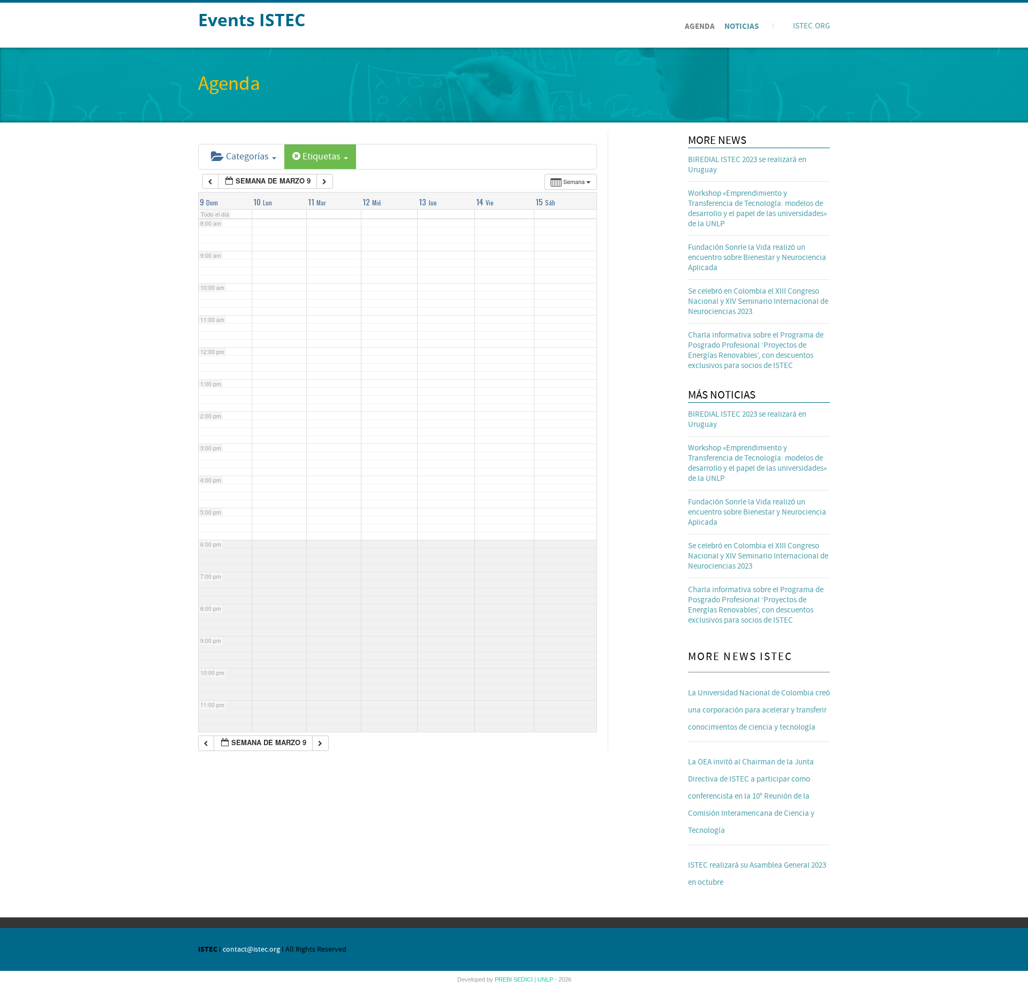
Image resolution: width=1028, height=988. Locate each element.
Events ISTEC (251, 19)
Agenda (700, 26)
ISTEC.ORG (811, 26)
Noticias (741, 26)
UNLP (546, 979)
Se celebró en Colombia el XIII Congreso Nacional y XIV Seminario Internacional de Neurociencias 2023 (758, 301)
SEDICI (523, 979)
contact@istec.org (251, 949)
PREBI (504, 979)
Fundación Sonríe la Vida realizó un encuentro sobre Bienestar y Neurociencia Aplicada (757, 257)
